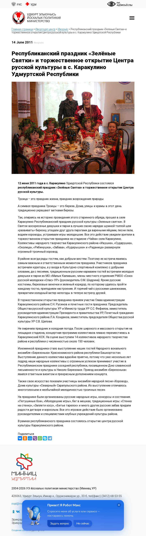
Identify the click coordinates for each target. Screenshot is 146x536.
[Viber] (35, 438)
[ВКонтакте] (20, 438)
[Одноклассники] (25, 438)
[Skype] (45, 438)
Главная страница (22, 29)
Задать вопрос (59, 523)
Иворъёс (63, 29)
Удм (33, 4)
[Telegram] (50, 438)
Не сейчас (82, 523)
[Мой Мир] (30, 438)
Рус (19, 4)
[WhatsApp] (40, 438)
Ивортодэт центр (45, 29)
